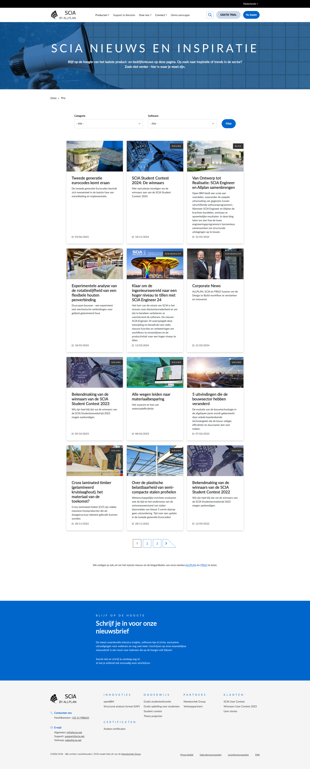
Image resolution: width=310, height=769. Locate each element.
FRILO (203, 565)
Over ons (144, 15)
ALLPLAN (190, 565)
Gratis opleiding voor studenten (162, 706)
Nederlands (249, 4)
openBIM (109, 701)
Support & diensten (124, 15)
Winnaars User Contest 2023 (240, 706)
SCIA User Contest (234, 701)
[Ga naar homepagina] (63, 698)
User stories (230, 711)
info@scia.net (74, 732)
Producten (101, 15)
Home (53, 98)
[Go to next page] (165, 543)
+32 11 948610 (80, 718)
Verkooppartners (193, 706)
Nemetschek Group (195, 701)
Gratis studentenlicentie (157, 701)
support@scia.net (74, 736)
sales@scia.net (73, 740)
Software (153, 116)
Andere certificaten (114, 729)
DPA (257, 755)
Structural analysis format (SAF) (122, 706)
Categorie (79, 116)
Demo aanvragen (180, 15)
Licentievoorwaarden (238, 755)
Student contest (153, 711)
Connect (160, 15)
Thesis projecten (153, 716)
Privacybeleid (186, 755)
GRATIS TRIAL (228, 15)
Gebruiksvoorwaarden (211, 755)
